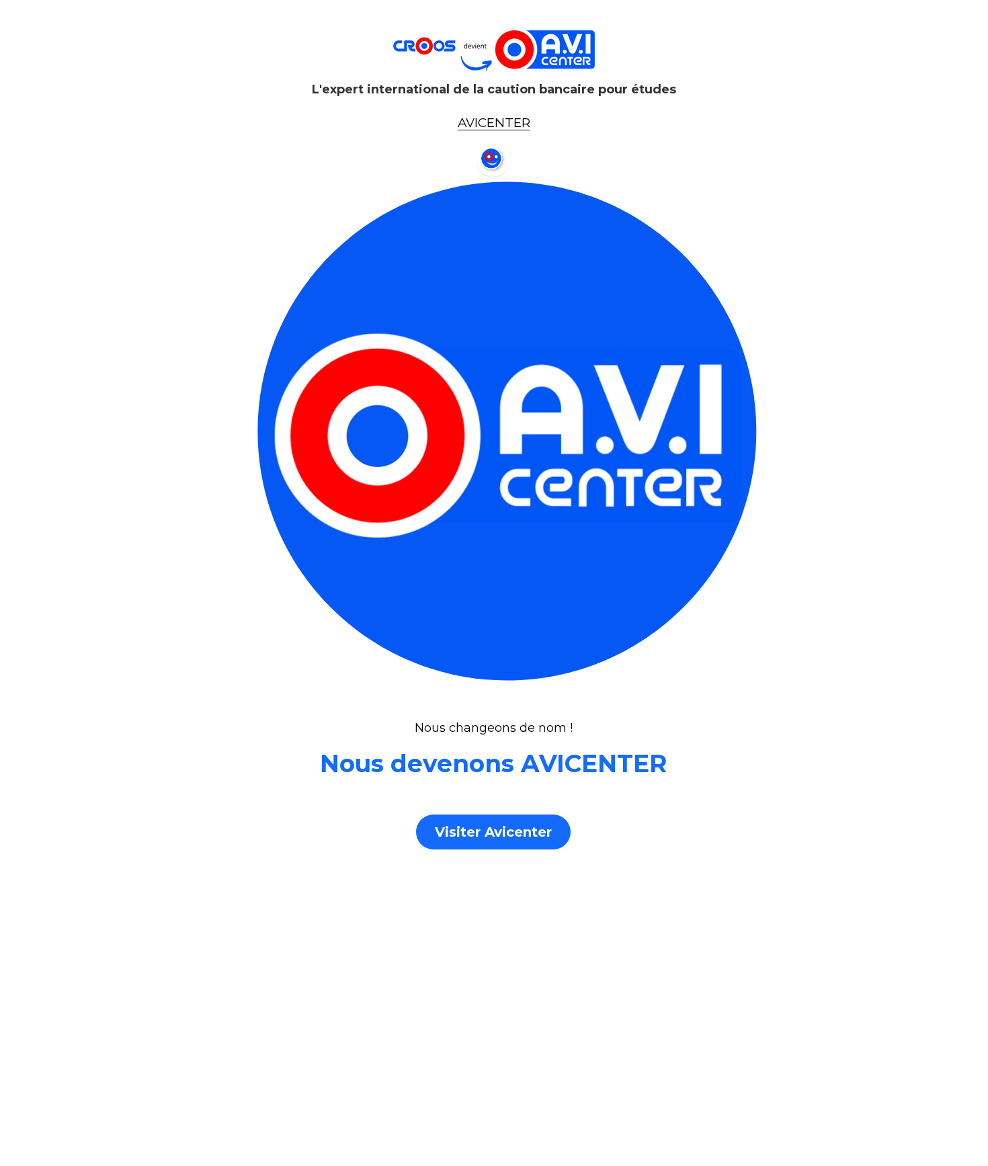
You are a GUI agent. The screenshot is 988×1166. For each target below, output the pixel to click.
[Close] (645, 455)
